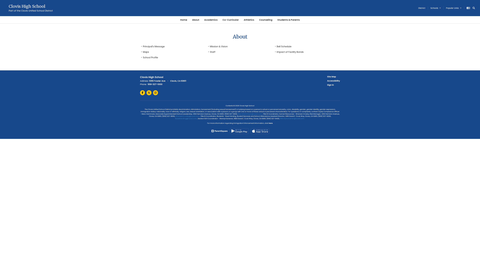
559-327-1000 (155, 84)
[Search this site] (473, 8)
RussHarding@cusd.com (186, 118)
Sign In (330, 85)
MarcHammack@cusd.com (250, 114)
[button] (435, 8)
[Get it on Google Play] (239, 131)
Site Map (331, 76)
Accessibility (333, 80)
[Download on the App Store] (260, 131)
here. (271, 123)
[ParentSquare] (219, 131)
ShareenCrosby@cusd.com (187, 116)
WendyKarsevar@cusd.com (292, 118)
